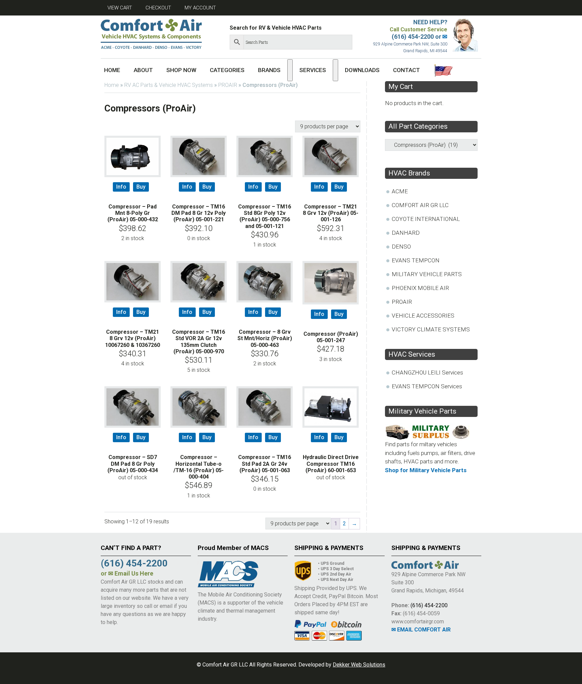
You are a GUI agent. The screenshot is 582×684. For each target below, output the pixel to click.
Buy (141, 437)
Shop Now (181, 70)
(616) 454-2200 (429, 605)
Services (312, 70)
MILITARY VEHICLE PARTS (427, 274)
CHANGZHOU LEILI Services (427, 372)
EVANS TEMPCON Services (427, 386)
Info (121, 187)
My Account (200, 8)
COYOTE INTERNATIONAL (426, 219)
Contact (406, 70)
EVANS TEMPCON (416, 260)
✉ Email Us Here (130, 573)
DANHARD (406, 232)
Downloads (362, 70)
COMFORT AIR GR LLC (420, 205)
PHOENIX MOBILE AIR (420, 288)
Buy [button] (141, 187)
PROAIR (227, 85)
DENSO (401, 246)
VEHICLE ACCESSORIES (423, 315)
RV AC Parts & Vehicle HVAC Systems (168, 85)
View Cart (119, 8)
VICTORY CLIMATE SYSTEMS (431, 329)
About (143, 70)
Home (112, 70)
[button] (290, 70)
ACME (400, 191)
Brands (269, 70)
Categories (227, 70)
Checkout (158, 8)
